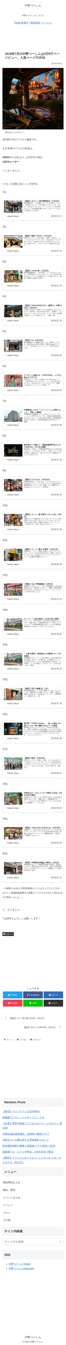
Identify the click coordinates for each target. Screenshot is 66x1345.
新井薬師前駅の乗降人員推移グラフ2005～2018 (28, 1146)
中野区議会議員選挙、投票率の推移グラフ (25, 1134)
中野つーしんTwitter (20, 1264)
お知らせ (9, 934)
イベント (47, 22)
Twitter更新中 (21, 22)
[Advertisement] (33, 38)
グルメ (6, 1212)
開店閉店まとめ (11, 1182)
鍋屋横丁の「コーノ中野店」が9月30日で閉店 (27, 1152)
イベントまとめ (11, 1197)
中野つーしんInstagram (21, 1268)
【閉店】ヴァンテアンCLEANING (21, 1111)
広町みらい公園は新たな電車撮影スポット (25, 1139)
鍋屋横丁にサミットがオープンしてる (23, 1117)
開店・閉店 (9, 1190)
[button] (60, 1242)
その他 (6, 1220)
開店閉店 (35, 22)
